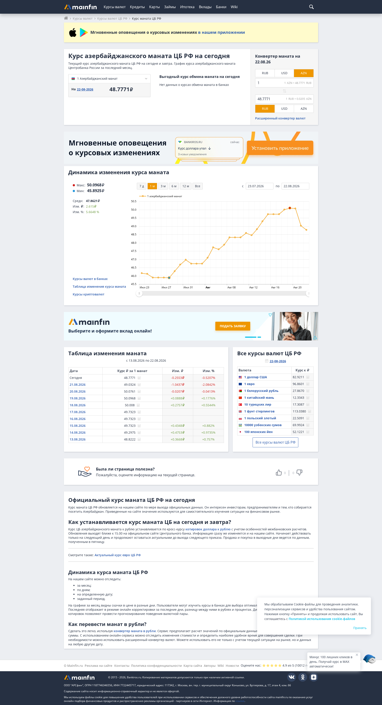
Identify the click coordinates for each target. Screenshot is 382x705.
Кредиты (137, 6)
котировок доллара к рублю (208, 529)
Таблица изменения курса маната (99, 286)
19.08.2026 (78, 398)
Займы (170, 6)
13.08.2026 (78, 439)
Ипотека (187, 6)
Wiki (234, 6)
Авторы (210, 665)
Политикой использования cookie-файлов (322, 619)
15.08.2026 (78, 425)
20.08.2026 (78, 391)
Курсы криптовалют (88, 294)
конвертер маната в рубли (135, 631)
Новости (232, 665)
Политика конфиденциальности (156, 665)
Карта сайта (192, 665)
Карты (154, 6)
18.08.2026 (78, 405)
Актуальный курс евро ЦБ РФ (118, 555)
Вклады (205, 6)
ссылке (239, 701)
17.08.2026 (78, 412)
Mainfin (84, 677)
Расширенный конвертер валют (280, 118)
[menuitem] (224, 293)
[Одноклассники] (302, 677)
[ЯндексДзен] (313, 677)
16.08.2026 (78, 419)
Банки (221, 6)
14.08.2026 (78, 432)
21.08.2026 (78, 384)
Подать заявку (233, 326)
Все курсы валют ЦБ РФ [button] (276, 442)
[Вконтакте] (291, 677)
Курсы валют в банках (90, 279)
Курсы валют (115, 6)
